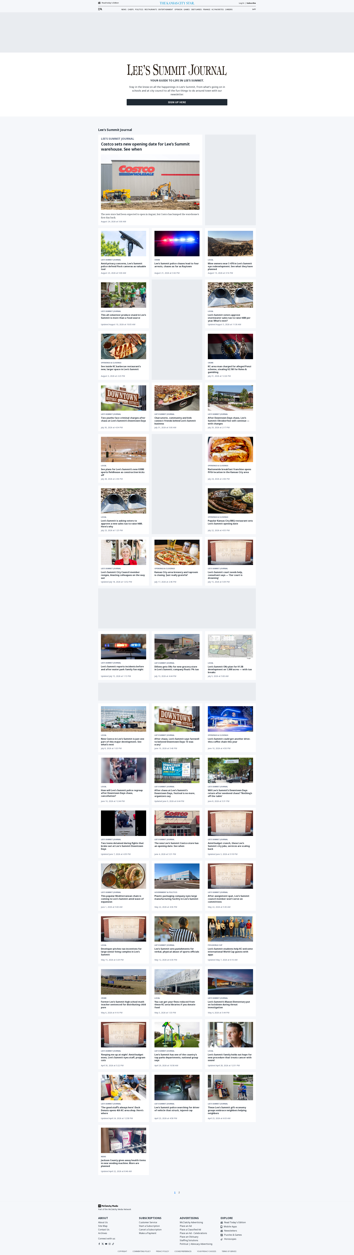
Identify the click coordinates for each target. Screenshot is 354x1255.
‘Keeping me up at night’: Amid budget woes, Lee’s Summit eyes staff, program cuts (123, 1057)
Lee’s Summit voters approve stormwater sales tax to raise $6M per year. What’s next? (229, 317)
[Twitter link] (103, 1244)
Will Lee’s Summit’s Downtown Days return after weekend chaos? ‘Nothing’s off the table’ (230, 793)
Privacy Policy (162, 1251)
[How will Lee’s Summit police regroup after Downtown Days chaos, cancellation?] (123, 770)
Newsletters (230, 1231)
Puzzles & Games (233, 1235)
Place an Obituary (189, 1237)
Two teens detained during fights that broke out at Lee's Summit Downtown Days (122, 846)
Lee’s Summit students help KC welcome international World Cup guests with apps (230, 951)
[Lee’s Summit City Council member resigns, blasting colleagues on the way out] (123, 552)
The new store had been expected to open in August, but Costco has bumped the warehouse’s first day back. (150, 216)
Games (187, 9)
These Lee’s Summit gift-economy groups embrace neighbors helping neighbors (227, 1110)
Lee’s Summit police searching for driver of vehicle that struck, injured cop (176, 1109)
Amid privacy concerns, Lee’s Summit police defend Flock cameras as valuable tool (123, 266)
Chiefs (131, 9)
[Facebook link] (99, 1244)
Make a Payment (147, 1233)
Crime (157, 260)
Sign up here (177, 102)
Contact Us (103, 1229)
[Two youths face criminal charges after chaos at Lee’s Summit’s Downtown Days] (123, 398)
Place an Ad (186, 1226)
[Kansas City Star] (177, 3)
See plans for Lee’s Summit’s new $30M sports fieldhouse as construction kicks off (123, 472)
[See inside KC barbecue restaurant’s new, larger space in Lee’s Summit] (123, 346)
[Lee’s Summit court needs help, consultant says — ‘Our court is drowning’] (230, 552)
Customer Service (148, 1222)
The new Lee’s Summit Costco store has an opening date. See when (176, 845)
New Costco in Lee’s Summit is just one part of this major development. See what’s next (122, 741)
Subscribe (251, 3)
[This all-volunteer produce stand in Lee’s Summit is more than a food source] (123, 295)
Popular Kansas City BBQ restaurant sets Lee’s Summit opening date (230, 522)
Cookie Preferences (183, 1251)
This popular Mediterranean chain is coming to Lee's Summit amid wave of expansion (122, 898)
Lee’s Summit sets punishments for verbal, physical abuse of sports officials (176, 950)
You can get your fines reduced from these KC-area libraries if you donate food (174, 1004)
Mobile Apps (230, 1226)
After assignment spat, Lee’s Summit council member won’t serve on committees (228, 898)
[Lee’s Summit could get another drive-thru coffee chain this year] (230, 719)
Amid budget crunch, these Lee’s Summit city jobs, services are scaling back (229, 846)
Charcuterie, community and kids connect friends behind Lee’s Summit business (175, 420)
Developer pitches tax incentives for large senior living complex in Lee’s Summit (121, 951)
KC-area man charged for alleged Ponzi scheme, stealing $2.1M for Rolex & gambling (229, 369)
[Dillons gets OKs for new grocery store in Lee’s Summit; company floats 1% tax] (177, 646)
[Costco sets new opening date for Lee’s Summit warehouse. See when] (150, 182)
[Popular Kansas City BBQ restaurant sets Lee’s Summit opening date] (230, 501)
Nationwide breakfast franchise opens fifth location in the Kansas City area (229, 471)
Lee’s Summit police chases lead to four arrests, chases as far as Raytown (176, 265)
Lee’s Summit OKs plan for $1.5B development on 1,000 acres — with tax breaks (230, 669)
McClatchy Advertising (191, 1222)
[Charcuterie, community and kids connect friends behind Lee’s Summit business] (177, 398)
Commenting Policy (142, 1251)
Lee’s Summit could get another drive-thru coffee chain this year (229, 740)
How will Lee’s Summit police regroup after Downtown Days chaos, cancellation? (122, 793)
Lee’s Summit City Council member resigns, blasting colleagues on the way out (123, 575)
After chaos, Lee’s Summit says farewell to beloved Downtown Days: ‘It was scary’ (176, 741)
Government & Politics (165, 892)
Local (210, 260)
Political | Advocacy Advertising (196, 1244)
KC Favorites (218, 9)
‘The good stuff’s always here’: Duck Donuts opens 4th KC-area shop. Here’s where (122, 1110)
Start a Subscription (149, 1226)
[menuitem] (100, 9)
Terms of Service (229, 1251)
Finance (206, 9)
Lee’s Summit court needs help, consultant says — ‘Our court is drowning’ (225, 575)
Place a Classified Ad (190, 1229)
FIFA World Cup (215, 945)
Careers (229, 9)
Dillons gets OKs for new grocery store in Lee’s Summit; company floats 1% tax (176, 668)
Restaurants (151, 9)
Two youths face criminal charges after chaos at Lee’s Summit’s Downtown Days (123, 419)
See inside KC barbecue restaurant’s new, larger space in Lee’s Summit (121, 368)
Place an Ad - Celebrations (193, 1233)
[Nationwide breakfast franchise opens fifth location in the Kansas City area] (230, 449)
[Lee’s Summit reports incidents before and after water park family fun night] (123, 646)
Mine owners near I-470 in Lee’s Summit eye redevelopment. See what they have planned (230, 266)
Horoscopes (230, 1239)
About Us (103, 1222)
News (123, 9)
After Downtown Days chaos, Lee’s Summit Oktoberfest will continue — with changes (228, 420)
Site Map (102, 1226)
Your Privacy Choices (206, 1251)
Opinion (178, 9)
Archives (102, 1233)
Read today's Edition (110, 3)
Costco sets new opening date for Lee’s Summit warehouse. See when (145, 146)
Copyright (122, 1251)
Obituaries (196, 9)
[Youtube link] (106, 1244)
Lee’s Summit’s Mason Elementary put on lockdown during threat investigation (229, 1004)
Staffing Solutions (189, 1240)
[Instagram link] (110, 1244)
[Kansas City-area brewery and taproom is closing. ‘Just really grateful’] (177, 552)
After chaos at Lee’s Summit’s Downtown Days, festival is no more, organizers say (174, 793)
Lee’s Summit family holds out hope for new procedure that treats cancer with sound (230, 1057)
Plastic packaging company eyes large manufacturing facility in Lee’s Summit (176, 897)
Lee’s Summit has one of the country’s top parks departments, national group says (176, 1057)
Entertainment (165, 9)
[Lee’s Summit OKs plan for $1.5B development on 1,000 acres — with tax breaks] (230, 646)
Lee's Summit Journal (117, 138)
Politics (139, 9)
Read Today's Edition (235, 1222)
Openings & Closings (111, 363)
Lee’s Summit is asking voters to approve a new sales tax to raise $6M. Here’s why (122, 523)
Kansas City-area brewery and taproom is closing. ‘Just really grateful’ (176, 574)
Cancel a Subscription (150, 1229)
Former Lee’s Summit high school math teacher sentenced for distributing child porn (123, 1004)
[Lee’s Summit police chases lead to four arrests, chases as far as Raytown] (177, 243)
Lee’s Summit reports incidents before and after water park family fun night (122, 668)
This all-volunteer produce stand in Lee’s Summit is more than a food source (123, 316)
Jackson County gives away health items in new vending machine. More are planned (123, 1163)
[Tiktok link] (113, 1244)
